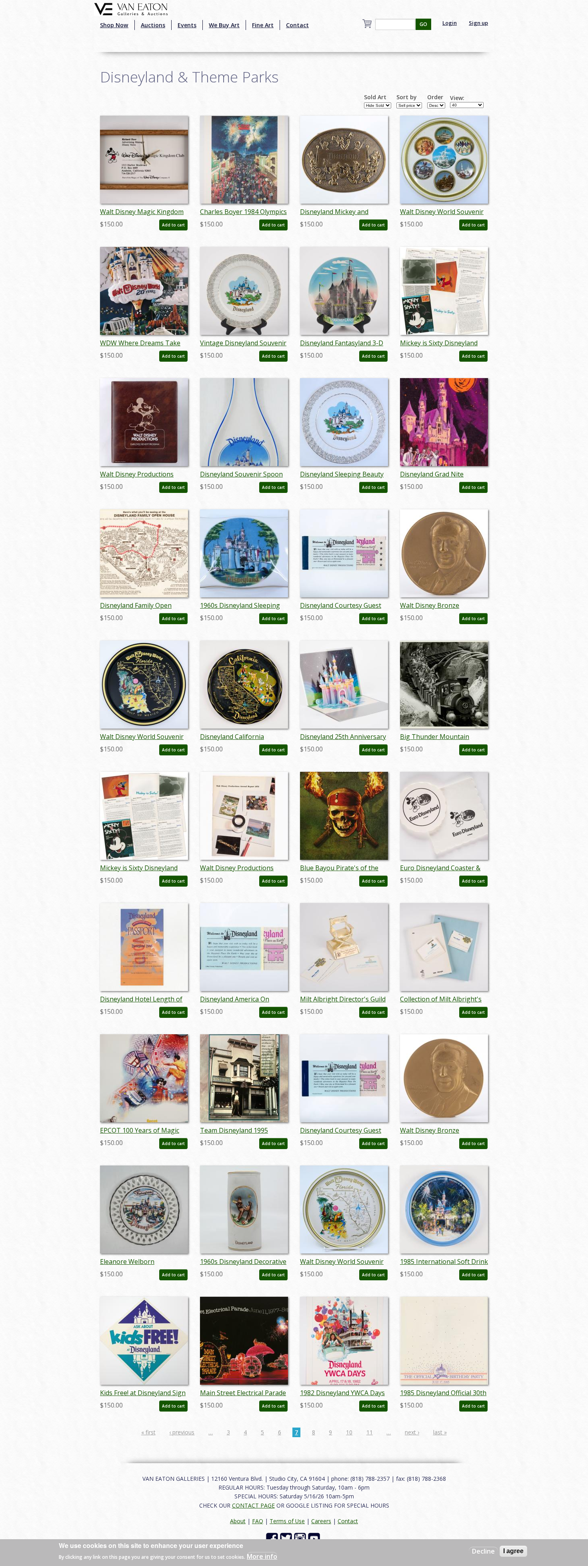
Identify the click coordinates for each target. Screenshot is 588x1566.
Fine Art (263, 25)
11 (369, 1432)
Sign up (478, 22)
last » (440, 1432)
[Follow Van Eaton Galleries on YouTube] (315, 1538)
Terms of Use (287, 1521)
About (238, 1521)
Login (449, 22)
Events (187, 25)
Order (435, 97)
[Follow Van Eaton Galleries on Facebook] (273, 1538)
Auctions (153, 25)
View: (457, 98)
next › (412, 1432)
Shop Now (114, 25)
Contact (297, 25)
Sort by (406, 97)
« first (148, 1432)
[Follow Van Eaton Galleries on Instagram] (301, 1538)
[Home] (131, 8)
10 (349, 1432)
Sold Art (375, 97)
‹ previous (181, 1432)
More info (262, 1556)
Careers (321, 1521)
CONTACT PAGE (253, 1505)
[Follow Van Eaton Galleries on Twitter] (287, 1538)
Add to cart (173, 225)
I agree (513, 1551)
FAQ (257, 1521)
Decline (483, 1551)
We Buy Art (224, 25)
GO (423, 24)
